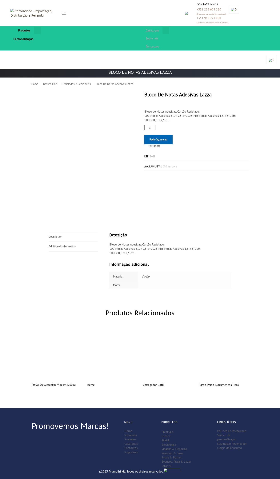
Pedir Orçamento (158, 139)
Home (34, 84)
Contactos (131, 448)
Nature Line (50, 84)
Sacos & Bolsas (172, 457)
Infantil (166, 466)
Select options (56, 373)
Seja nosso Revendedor (232, 443)
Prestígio (167, 432)
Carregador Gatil (153, 385)
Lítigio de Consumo (229, 448)
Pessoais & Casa (172, 453)
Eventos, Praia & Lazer (176, 461)
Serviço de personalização (226, 437)
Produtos (130, 439)
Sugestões (131, 452)
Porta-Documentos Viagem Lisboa (53, 384)
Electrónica (169, 444)
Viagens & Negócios (174, 449)
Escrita (166, 436)
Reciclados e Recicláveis (76, 84)
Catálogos (131, 443)
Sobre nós (130, 435)
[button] (99, 13)
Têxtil (165, 440)
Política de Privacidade (231, 431)
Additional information (62, 246)
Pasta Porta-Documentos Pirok (219, 385)
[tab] (73, 237)
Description (55, 236)
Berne (91, 385)
